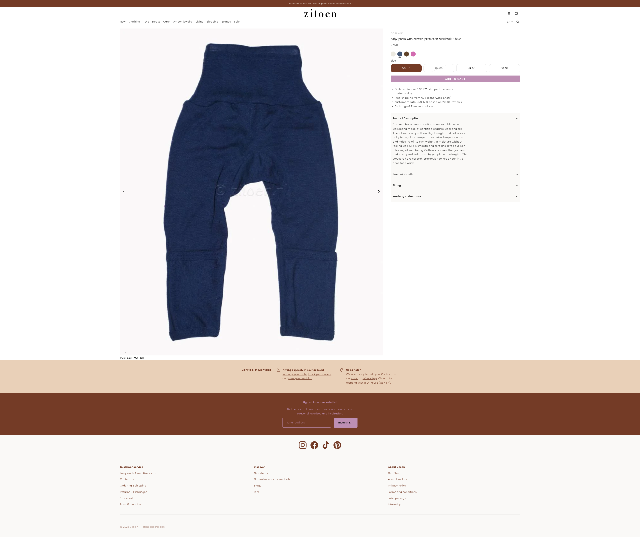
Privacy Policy (397, 485)
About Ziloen (396, 466)
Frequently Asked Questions (138, 473)
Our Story (394, 473)
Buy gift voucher (131, 504)
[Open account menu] (509, 13)
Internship (394, 504)
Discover (259, 466)
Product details (403, 174)
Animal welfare (398, 479)
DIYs (256, 491)
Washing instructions (407, 196)
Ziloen (134, 526)
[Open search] (517, 22)
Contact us (127, 479)
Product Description (406, 118)
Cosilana (397, 33)
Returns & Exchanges (133, 491)
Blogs (257, 485)
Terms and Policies (152, 526)
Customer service (131, 466)
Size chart (127, 498)
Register (345, 422)
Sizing (397, 185)
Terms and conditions (402, 491)
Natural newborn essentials (272, 479)
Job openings (397, 498)
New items (261, 473)
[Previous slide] (123, 192)
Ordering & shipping (133, 485)
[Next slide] (380, 192)
